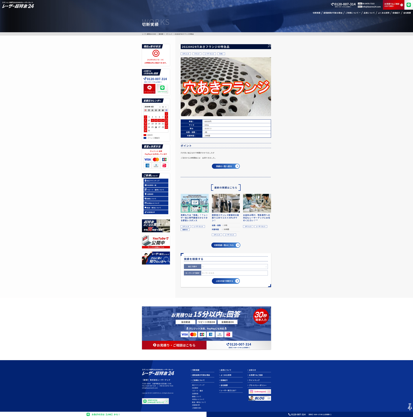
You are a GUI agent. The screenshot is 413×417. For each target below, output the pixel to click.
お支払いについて (153, 203)
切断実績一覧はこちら (224, 245)
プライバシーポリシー (258, 385)
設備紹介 (224, 380)
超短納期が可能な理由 (201, 375)
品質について (226, 370)
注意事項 (150, 194)
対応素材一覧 (151, 185)
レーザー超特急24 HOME (149, 34)
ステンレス (169, 34)
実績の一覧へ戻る (224, 166)
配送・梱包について (154, 208)
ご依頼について (198, 380)
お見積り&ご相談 (256, 375)
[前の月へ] (159, 106)
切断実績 (160, 34)
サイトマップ (254, 380)
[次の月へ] (166, 106)
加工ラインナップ (153, 181)
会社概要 (224, 385)
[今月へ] (162, 106)
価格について (151, 199)
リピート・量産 (197, 391)
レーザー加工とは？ (229, 390)
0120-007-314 (150, 386)
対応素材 (195, 388)
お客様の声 (151, 212)
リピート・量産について (155, 190)
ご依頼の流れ (196, 408)
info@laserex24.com (150, 388)
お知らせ (252, 370)
